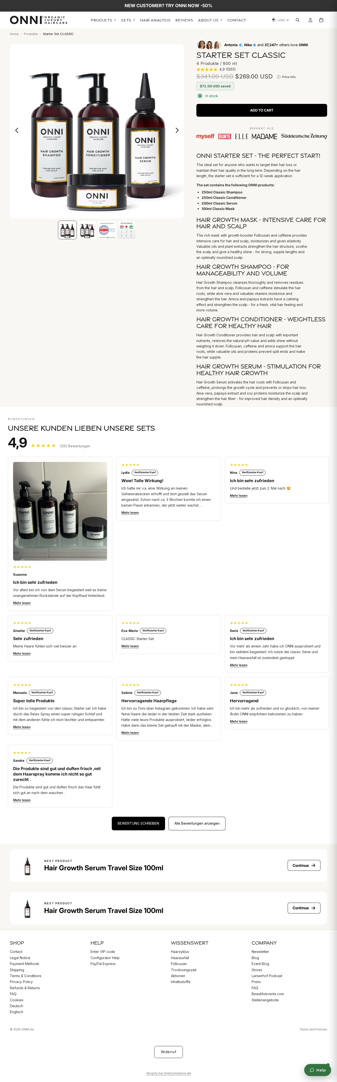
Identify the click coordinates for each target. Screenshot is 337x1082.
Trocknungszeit (183, 970)
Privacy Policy (21, 982)
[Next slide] (178, 131)
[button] (216, 69)
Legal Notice (20, 957)
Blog (255, 957)
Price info (287, 77)
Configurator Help (105, 957)
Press (256, 982)
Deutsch (16, 1006)
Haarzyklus (180, 951)
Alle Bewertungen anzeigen (197, 823)
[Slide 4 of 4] (126, 230)
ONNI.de (27, 1029)
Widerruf (168, 1052)
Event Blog (260, 964)
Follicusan (179, 964)
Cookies (16, 1000)
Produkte (31, 34)
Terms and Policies (313, 1029)
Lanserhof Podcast (267, 976)
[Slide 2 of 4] (87, 230)
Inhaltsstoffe (180, 982)
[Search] (298, 20)
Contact (16, 951)
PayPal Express (103, 964)
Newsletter (260, 951)
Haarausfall (180, 957)
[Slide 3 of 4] (107, 230)
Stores (257, 970)
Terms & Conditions (25, 976)
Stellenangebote (265, 1000)
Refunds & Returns (25, 988)
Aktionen (178, 976)
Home (14, 34)
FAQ (13, 994)
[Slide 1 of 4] (67, 230)
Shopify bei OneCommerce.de (168, 1073)
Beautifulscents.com (268, 994)
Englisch (16, 1012)
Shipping (17, 970)
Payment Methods (24, 964)
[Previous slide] (15, 131)
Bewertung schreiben (138, 823)
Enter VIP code (103, 951)
